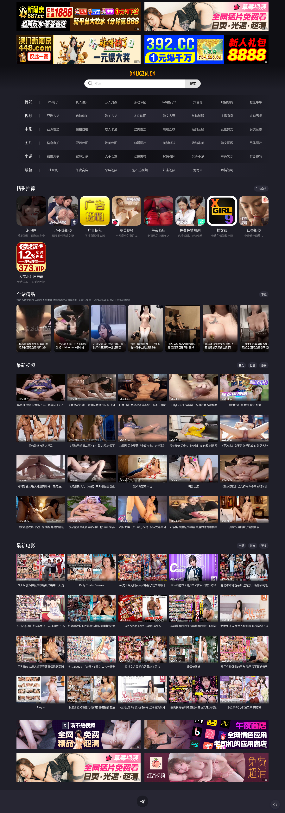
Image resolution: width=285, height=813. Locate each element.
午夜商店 (82, 170)
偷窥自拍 (53, 143)
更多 (264, 365)
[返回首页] (275, 804)
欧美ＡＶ (111, 116)
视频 (28, 115)
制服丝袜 (169, 129)
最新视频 (25, 365)
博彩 (28, 102)
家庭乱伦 (82, 156)
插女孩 (53, 170)
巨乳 (252, 365)
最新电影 (25, 545)
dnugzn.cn (142, 74)
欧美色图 (111, 143)
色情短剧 (227, 170)
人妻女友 (111, 156)
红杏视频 (169, 170)
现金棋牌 (227, 102)
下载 (264, 294)
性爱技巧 (256, 156)
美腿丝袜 (169, 143)
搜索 (193, 83)
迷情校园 (169, 156)
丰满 (241, 545)
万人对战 (111, 102)
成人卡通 (111, 129)
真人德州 (82, 102)
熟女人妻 (169, 116)
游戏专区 (140, 102)
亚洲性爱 (53, 129)
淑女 (252, 545)
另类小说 (198, 156)
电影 (28, 129)
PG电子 (53, 102)
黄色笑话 (227, 156)
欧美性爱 (140, 129)
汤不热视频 (140, 170)
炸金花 (198, 102)
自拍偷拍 (82, 116)
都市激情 (53, 156)
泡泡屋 (198, 170)
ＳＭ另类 (256, 116)
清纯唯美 (198, 143)
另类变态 (256, 129)
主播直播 (227, 116)
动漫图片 (140, 143)
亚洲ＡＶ (53, 116)
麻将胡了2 (169, 102)
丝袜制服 (198, 116)
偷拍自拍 (82, 129)
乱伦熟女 (227, 129)
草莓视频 (111, 170)
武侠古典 (140, 156)
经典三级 (198, 129)
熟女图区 (227, 143)
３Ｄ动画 (140, 116)
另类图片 (256, 143)
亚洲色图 (82, 143)
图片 (28, 142)
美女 (241, 365)
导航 (28, 170)
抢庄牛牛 (256, 102)
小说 (28, 156)
